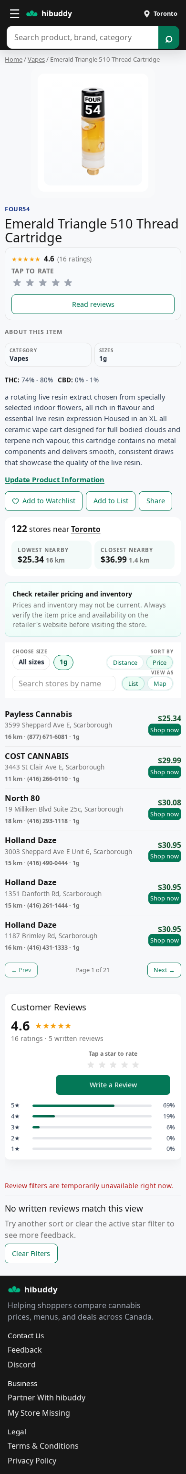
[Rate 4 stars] (56, 283)
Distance (125, 662)
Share (155, 500)
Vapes (36, 59)
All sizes (31, 662)
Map (160, 683)
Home (13, 59)
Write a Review (113, 1084)
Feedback (25, 1349)
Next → (164, 969)
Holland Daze (31, 840)
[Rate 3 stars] (43, 283)
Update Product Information (54, 479)
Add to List (110, 500)
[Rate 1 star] (17, 283)
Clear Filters (31, 1253)
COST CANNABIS (37, 756)
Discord (22, 1364)
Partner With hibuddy (46, 1397)
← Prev (21, 969)
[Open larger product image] (93, 132)
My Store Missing (39, 1413)
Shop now (164, 730)
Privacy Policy (32, 1460)
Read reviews (93, 304)
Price (159, 662)
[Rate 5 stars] (68, 283)
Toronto (86, 529)
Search (168, 37)
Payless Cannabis (38, 714)
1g (64, 662)
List (133, 683)
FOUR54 (17, 209)
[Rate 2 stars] (30, 283)
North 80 (22, 798)
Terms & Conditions (43, 1446)
